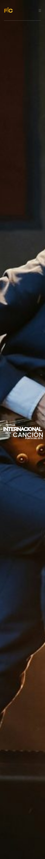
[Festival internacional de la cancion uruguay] (12, 10)
